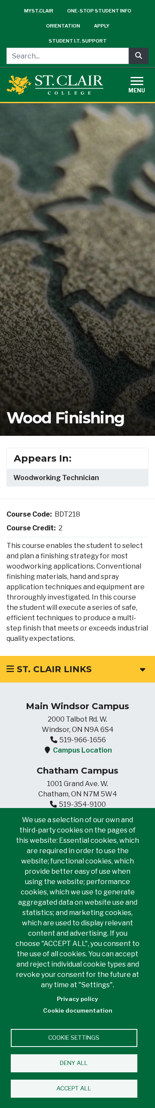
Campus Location (82, 750)
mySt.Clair (38, 11)
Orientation (63, 26)
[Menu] (142, 83)
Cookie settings (73, 1037)
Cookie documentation (77, 1010)
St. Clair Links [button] (53, 669)
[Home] (54, 85)
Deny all (74, 1062)
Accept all (73, 1088)
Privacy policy (77, 998)
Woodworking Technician (56, 478)
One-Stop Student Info (99, 11)
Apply (101, 26)
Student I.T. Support (78, 41)
